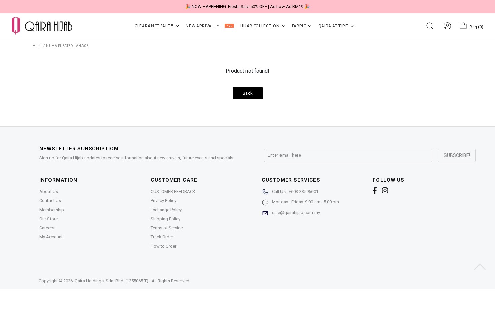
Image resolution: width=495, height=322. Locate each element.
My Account (51, 236)
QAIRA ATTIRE (333, 25)
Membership (51, 209)
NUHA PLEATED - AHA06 (67, 46)
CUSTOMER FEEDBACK (173, 191)
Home (37, 46)
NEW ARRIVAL (209, 25)
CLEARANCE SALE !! (154, 25)
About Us (48, 191)
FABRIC (299, 25)
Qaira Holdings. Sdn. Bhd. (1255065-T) (111, 280)
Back (248, 93)
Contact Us (50, 200)
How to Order (163, 246)
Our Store (48, 218)
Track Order (162, 236)
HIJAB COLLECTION (260, 25)
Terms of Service (167, 227)
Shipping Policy (165, 218)
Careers (46, 227)
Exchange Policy (166, 209)
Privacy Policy (163, 200)
